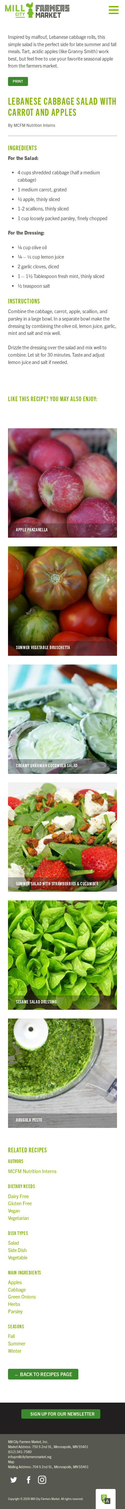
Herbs (14, 1304)
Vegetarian (18, 1218)
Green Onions (22, 1297)
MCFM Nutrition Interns (32, 1171)
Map (11, 1461)
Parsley (15, 1311)
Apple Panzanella (62, 483)
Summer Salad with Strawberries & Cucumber (62, 837)
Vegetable (17, 1257)
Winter (14, 1351)
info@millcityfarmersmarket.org (29, 1456)
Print (18, 81)
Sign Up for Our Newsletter (61, 1414)
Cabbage (17, 1289)
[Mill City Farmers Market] (45, 10)
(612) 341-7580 (20, 1451)
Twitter (13, 1480)
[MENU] (115, 10)
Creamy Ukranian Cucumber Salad (62, 719)
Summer (16, 1343)
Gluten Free (20, 1203)
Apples (15, 1282)
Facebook (27, 1480)
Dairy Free (18, 1196)
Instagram (42, 1480)
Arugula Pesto (62, 1073)
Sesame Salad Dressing (62, 955)
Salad (13, 1243)
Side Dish (17, 1250)
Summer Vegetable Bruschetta (62, 601)
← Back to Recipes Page (43, 1374)
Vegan (14, 1211)
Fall (11, 1336)
